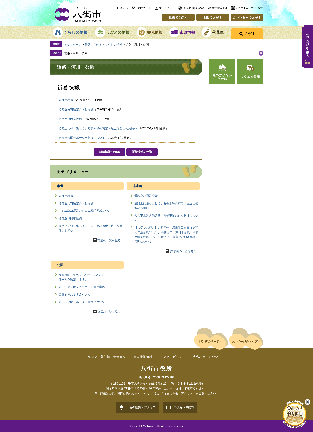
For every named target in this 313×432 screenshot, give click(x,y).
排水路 (137, 186)
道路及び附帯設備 (70, 118)
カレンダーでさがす (247, 17)
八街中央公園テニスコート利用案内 (82, 287)
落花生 (218, 32)
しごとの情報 (117, 32)
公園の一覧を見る (109, 311)
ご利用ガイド (143, 7)
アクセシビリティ (172, 356)
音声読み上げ (219, 7)
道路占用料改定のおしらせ (76, 109)
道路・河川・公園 (75, 53)
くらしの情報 (75, 32)
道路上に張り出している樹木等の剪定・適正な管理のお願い (98, 128)
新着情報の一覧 (142, 151)
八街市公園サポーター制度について (82, 137)
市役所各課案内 (184, 407)
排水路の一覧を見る (183, 251)
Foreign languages (193, 7)
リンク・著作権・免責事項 (107, 356)
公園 (60, 265)
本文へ (124, 7)
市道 (60, 186)
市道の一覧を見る (109, 240)
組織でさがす (178, 17)
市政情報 (187, 32)
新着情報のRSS (109, 151)
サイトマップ (166, 7)
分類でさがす (93, 44)
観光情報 (154, 32)
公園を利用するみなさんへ (76, 294)
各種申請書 (66, 99)
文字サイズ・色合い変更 (249, 7)
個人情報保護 (143, 356)
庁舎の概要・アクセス (140, 407)
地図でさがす (212, 17)
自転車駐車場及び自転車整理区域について (86, 210)
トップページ (73, 44)
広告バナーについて (207, 356)
